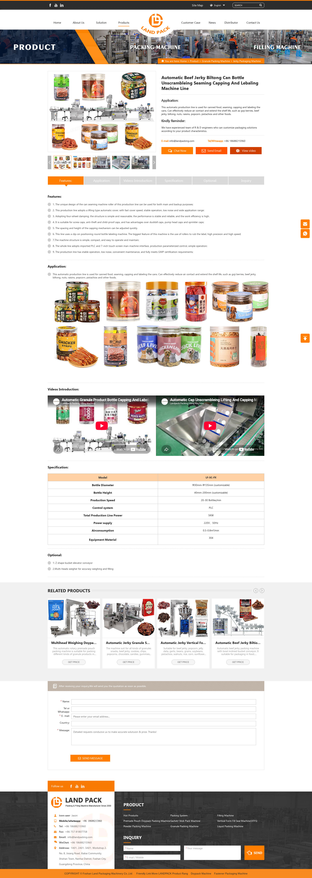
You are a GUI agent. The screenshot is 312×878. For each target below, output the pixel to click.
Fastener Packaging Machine (231, 873)
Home (57, 22)
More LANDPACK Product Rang (170, 873)
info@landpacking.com (181, 141)
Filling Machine (225, 815)
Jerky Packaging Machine (247, 61)
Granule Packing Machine (216, 61)
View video (249, 150)
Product (194, 61)
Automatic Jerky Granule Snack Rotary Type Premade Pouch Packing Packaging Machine (128, 643)
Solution (101, 22)
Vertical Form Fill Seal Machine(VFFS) (237, 821)
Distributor (231, 22)
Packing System (179, 815)
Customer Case (190, 22)
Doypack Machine (201, 873)
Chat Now (180, 150)
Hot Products (131, 815)
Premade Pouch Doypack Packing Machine (147, 821)
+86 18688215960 (234, 141)
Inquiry (246, 180)
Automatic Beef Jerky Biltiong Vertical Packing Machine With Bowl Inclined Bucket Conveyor (238, 643)
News (212, 22)
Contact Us (253, 22)
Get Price (74, 662)
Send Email (214, 150)
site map (197, 5)
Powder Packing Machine (137, 826)
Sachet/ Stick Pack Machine (185, 821)
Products (123, 22)
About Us (78, 22)
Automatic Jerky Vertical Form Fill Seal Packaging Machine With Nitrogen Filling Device (183, 643)
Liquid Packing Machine (230, 826)
